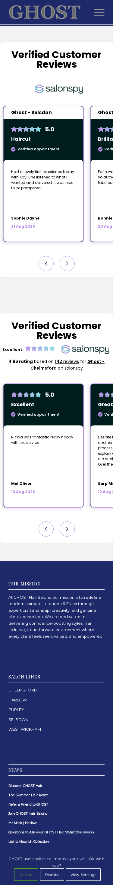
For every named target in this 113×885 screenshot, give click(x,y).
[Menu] (96, 12)
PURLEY (16, 709)
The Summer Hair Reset (28, 795)
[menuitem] (96, 12)
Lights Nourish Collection (28, 841)
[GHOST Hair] (46, 12)
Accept (26, 874)
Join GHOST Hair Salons (27, 813)
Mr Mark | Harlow (22, 823)
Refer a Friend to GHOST (28, 804)
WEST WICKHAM (24, 729)
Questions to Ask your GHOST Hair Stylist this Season (51, 832)
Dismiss (52, 874)
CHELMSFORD (22, 690)
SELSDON (18, 719)
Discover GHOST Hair (25, 786)
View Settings (83, 874)
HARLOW (17, 699)
